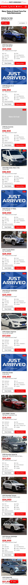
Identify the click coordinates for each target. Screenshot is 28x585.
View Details (7, 63)
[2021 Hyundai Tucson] (14, 485)
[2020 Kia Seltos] (14, 34)
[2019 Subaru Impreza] (14, 321)
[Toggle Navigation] (26, 6)
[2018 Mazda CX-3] (14, 75)
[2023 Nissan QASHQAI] (14, 280)
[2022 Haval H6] (14, 567)
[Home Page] (14, 2)
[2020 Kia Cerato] (14, 362)
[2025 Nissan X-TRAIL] (14, 198)
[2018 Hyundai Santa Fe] (14, 444)
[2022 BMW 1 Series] (14, 403)
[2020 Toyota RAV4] (14, 239)
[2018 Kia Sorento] (14, 116)
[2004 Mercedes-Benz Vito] (14, 157)
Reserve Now (20, 63)
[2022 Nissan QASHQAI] (14, 526)
